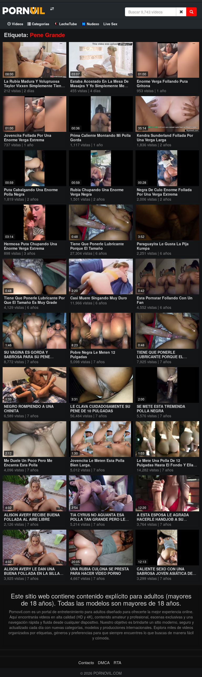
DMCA (104, 662)
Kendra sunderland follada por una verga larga (165, 137)
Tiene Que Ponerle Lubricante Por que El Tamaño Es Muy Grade (34, 300)
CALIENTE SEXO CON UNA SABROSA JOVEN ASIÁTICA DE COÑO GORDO (165, 573)
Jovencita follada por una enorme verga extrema (27, 137)
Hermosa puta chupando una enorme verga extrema (30, 246)
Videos (17, 23)
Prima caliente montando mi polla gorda (100, 137)
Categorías (40, 23)
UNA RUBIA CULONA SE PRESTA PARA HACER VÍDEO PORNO (99, 571)
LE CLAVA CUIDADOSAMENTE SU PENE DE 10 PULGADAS (100, 408)
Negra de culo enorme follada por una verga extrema (164, 192)
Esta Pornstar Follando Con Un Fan (165, 300)
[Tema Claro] (52, 8)
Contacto (86, 662)
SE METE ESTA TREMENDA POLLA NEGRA (161, 408)
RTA (117, 662)
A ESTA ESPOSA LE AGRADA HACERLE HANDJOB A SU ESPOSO (163, 519)
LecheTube (68, 23)
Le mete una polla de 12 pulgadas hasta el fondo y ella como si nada (165, 465)
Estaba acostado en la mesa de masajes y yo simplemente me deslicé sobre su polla (99, 86)
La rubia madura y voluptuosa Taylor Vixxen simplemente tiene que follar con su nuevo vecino (33, 86)
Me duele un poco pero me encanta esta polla (28, 462)
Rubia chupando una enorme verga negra (97, 192)
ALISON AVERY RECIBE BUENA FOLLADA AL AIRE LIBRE (32, 517)
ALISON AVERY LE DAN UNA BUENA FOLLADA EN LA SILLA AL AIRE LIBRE (32, 573)
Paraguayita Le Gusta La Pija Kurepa (163, 246)
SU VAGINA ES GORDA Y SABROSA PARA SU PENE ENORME (27, 357)
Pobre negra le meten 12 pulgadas (92, 354)
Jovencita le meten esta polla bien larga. (97, 462)
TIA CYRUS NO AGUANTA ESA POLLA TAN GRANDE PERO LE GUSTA (97, 519)
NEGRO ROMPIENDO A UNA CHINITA (29, 408)
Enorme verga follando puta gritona (162, 83)
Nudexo (93, 23)
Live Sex (110, 23)
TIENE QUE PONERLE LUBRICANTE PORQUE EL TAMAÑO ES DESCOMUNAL (161, 357)
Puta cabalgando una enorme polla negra (31, 192)
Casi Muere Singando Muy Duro (98, 297)
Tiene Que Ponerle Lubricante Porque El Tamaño (97, 246)
